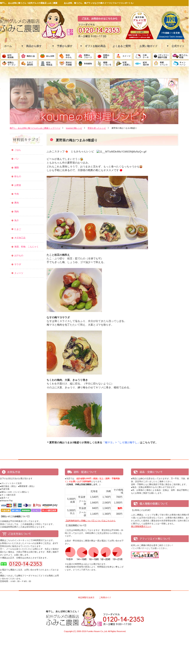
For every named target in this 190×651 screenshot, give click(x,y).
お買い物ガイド (149, 46)
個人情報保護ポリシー (141, 526)
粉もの (17, 176)
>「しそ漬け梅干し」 (127, 442)
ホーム (8, 46)
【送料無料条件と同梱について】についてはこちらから (90, 520)
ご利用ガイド (105, 597)
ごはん (17, 150)
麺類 (16, 167)
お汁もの (18, 255)
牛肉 (16, 194)
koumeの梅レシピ (74, 128)
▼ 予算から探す (62, 46)
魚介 (16, 220)
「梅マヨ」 (108, 442)
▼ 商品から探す (31, 46)
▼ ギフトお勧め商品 (93, 46)
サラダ (17, 264)
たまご (17, 229)
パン (16, 158)
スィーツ (18, 273)
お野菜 (17, 185)
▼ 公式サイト (175, 46)
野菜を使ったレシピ (97, 128)
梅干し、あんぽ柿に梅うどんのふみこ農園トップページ (35, 128)
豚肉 (16, 202)
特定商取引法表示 (86, 597)
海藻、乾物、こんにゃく (26, 246)
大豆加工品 (19, 238)
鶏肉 (16, 211)
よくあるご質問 (122, 46)
